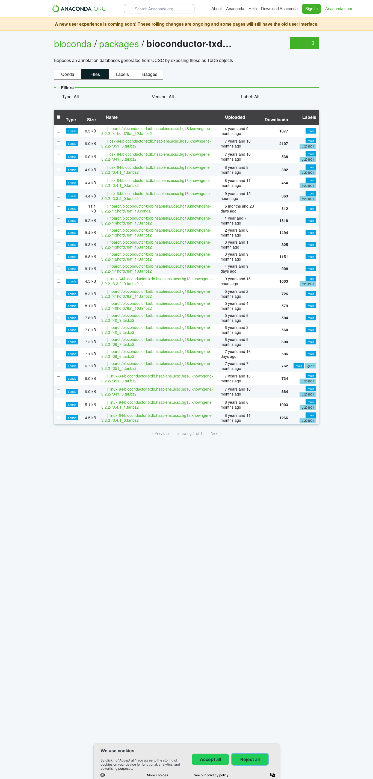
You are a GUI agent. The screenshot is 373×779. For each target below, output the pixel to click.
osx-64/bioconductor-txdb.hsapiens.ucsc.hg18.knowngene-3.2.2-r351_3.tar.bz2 (156, 143)
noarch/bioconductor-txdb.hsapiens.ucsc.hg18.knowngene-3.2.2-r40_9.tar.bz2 (156, 317)
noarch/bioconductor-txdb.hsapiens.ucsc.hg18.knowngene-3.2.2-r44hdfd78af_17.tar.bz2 (156, 220)
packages (120, 43)
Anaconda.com (339, 8)
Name (111, 117)
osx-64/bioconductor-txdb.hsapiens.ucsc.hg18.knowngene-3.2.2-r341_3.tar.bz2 (156, 156)
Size (91, 119)
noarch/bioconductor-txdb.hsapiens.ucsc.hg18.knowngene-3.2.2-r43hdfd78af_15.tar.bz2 (156, 244)
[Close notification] (367, 24)
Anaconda (235, 8)
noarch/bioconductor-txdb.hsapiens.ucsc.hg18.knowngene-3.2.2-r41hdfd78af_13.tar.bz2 (156, 268)
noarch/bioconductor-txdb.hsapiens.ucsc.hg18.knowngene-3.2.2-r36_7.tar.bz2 (156, 342)
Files (95, 74)
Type (71, 119)
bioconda (73, 43)
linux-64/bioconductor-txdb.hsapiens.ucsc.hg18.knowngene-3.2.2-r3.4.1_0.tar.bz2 (157, 417)
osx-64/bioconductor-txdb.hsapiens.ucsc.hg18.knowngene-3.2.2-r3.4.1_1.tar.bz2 (156, 169)
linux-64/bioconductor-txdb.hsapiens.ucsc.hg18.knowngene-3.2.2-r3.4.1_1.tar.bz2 (157, 404)
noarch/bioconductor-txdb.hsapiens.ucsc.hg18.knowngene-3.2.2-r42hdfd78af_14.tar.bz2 (156, 256)
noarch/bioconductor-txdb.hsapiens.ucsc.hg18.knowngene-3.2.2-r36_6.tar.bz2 (156, 354)
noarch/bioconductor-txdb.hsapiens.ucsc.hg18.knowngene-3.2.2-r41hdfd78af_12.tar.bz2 (156, 131)
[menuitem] (73, 96)
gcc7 (310, 366)
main (311, 131)
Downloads (276, 119)
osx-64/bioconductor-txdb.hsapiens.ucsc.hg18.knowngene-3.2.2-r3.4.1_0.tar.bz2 (156, 183)
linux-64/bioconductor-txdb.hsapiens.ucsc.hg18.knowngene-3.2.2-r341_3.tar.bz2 (157, 391)
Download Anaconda (279, 8)
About (216, 8)
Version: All (163, 96)
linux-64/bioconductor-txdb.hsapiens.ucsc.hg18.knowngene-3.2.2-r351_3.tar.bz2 (157, 378)
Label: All (250, 96)
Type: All (71, 96)
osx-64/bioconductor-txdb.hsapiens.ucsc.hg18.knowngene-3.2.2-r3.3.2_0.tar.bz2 (156, 196)
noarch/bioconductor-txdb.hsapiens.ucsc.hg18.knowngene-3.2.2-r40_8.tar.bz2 (156, 329)
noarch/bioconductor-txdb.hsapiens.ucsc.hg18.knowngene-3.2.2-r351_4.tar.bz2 (156, 366)
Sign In (311, 8)
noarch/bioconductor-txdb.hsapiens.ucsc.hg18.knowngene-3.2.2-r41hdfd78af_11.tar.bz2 (156, 293)
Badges (149, 74)
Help (252, 8)
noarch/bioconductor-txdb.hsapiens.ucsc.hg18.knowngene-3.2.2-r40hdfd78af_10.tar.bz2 (156, 305)
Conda (67, 74)
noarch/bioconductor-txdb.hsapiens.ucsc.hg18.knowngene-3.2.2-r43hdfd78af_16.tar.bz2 (156, 232)
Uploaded (234, 117)
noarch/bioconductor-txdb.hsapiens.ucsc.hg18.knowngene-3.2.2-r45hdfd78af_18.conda (156, 208)
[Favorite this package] (298, 43)
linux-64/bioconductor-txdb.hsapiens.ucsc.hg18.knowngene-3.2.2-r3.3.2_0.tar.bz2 (157, 281)
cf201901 (308, 146)
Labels (122, 74)
